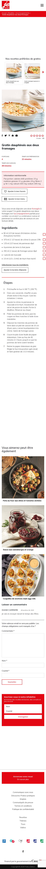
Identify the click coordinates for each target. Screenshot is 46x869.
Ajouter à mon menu (16, 199)
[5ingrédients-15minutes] (12, 841)
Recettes (11, 13)
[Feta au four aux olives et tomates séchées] (23, 477)
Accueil (4, 13)
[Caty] (21, 841)
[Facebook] (23, 851)
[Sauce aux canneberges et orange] (23, 526)
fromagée (36, 208)
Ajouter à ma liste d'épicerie (15, 270)
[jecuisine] (28, 841)
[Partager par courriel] (16, 135)
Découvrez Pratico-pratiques (23, 796)
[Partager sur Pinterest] (9, 135)
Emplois (23, 799)
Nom (4, 660)
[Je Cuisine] (5, 5)
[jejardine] (42, 841)
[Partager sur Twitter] (5, 135)
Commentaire (8, 631)
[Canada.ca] (37, 860)
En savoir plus (23, 777)
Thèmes (23, 821)
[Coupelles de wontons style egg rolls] (23, 575)
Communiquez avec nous (23, 792)
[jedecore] (35, 841)
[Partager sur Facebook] (2, 135)
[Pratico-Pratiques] (4, 841)
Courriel (5, 671)
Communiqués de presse (23, 802)
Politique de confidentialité (23, 809)
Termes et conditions (23, 806)
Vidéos (23, 828)
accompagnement (21, 213)
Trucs (23, 824)
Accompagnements (22, 13)
